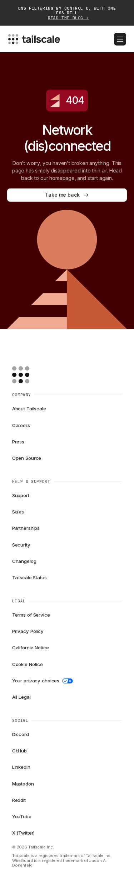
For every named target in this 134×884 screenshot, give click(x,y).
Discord (20, 734)
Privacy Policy (28, 631)
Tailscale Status (29, 577)
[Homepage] (31, 374)
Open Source (26, 458)
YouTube (21, 816)
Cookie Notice (27, 664)
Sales (18, 512)
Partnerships (26, 528)
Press (18, 441)
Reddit (19, 800)
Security (21, 545)
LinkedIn (21, 767)
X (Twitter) (23, 833)
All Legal (21, 697)
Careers (21, 425)
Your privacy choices (35, 680)
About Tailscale (29, 408)
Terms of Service (31, 615)
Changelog (24, 561)
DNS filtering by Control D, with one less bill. (67, 13)
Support (20, 495)
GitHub (19, 750)
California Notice (30, 647)
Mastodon (23, 784)
